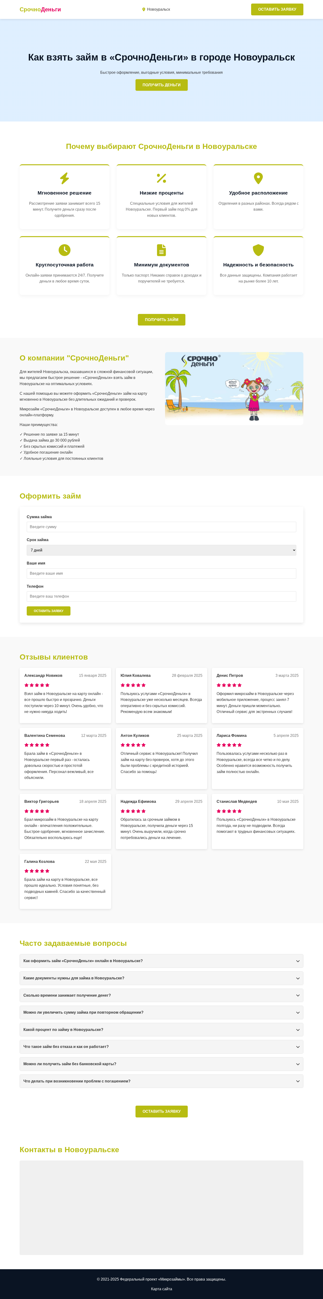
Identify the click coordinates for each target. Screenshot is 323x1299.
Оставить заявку (277, 9)
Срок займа (37, 540)
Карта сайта (161, 1289)
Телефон (35, 586)
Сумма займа (39, 517)
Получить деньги (162, 85)
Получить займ (161, 320)
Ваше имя (36, 563)
